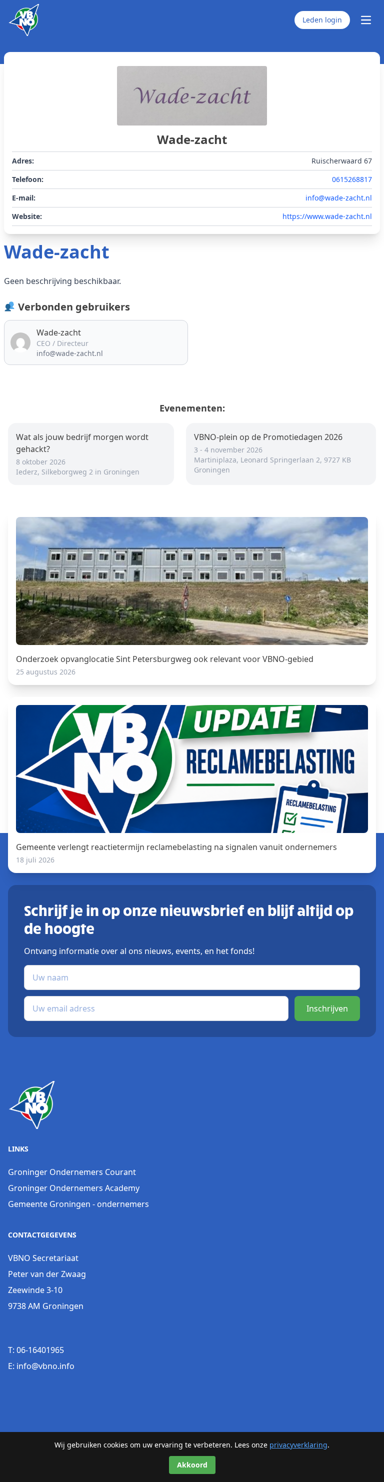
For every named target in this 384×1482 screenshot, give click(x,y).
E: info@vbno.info (41, 1366)
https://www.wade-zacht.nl (327, 216)
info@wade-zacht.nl (339, 197)
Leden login (322, 19)
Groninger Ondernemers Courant (72, 1172)
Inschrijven (327, 1008)
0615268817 (352, 179)
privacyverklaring (299, 1445)
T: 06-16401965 (36, 1350)
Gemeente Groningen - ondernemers (78, 1204)
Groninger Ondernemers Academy (74, 1188)
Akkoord (192, 1465)
